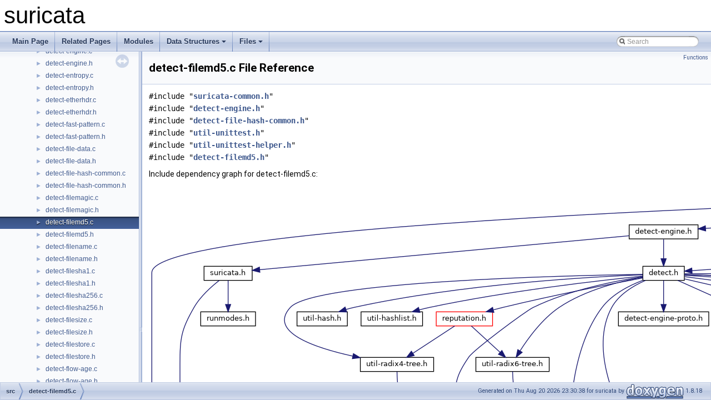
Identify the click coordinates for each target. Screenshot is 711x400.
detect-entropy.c (69, 75)
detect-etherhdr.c (71, 100)
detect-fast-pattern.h (76, 137)
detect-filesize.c (69, 320)
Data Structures (193, 41)
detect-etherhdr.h (71, 112)
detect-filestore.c (70, 344)
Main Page (30, 41)
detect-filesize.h (69, 332)
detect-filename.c (71, 247)
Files (247, 41)
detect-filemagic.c (72, 198)
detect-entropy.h (70, 88)
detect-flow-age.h (72, 381)
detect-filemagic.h (72, 210)
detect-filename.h (72, 259)
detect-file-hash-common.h (86, 185)
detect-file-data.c (71, 149)
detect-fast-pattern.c (75, 124)
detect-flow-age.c (71, 369)
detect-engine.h (69, 63)
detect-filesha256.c (74, 295)
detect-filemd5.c (69, 222)
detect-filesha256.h (74, 308)
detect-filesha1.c (70, 271)
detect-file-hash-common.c (86, 173)
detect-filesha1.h (71, 283)
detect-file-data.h (71, 161)
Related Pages (86, 41)
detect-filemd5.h (70, 234)
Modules (138, 41)
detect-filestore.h (71, 357)
